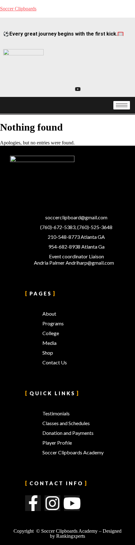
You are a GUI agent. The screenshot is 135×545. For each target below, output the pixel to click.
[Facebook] (69, 89)
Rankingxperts (70, 536)
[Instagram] (60, 89)
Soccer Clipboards (18, 8)
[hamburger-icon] (121, 105)
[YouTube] (77, 89)
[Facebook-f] (33, 503)
